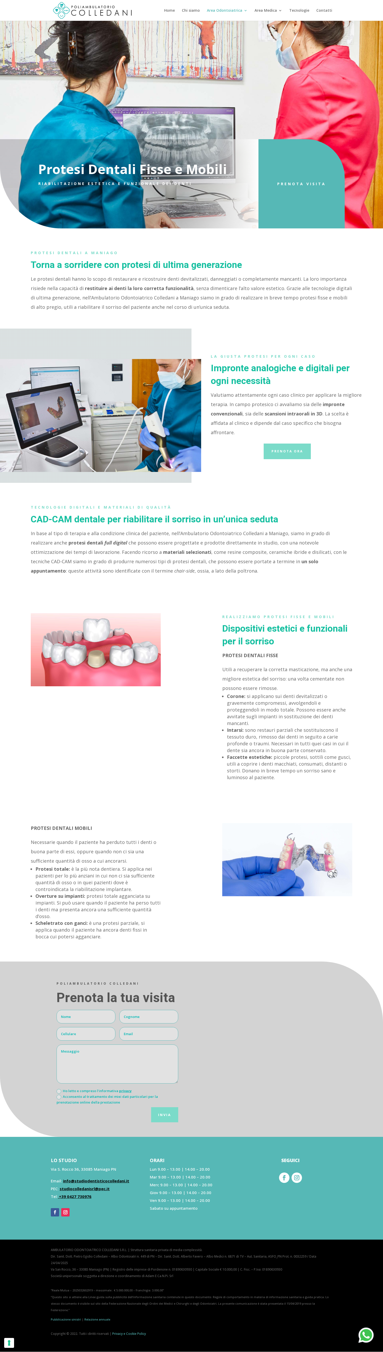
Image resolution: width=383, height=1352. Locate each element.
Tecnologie (299, 11)
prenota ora (287, 451)
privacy (125, 1090)
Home (169, 11)
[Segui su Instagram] (65, 1212)
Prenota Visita (301, 183)
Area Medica (266, 11)
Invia (164, 1114)
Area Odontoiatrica (224, 11)
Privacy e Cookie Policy (129, 1333)
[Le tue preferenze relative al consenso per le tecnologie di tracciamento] (9, 1343)
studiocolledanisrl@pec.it (85, 1188)
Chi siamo (191, 11)
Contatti (324, 11)
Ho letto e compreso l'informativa (97, 1090)
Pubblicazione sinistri (66, 1319)
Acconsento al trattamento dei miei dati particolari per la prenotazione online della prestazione (107, 1099)
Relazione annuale (97, 1319)
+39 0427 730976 (74, 1196)
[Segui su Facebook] (55, 1212)
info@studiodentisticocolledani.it (96, 1180)
